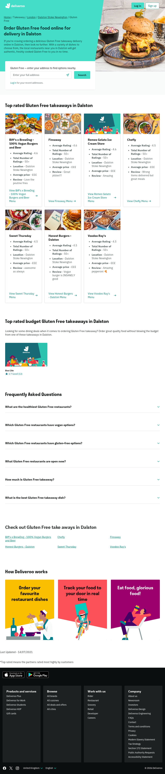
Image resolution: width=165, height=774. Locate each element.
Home (7, 17)
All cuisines (53, 700)
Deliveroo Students (16, 704)
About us (132, 696)
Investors (133, 704)
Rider (90, 696)
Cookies (132, 735)
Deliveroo (15, 5)
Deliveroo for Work (15, 700)
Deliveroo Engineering (139, 713)
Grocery (92, 704)
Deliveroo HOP (13, 709)
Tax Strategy (134, 743)
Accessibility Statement (140, 756)
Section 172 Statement (139, 748)
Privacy (132, 730)
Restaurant (93, 700)
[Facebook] (4, 768)
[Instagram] (17, 768)
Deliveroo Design (137, 709)
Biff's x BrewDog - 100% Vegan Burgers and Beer (28, 538)
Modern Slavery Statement (141, 739)
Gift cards (11, 713)
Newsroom (133, 700)
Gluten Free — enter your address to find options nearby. (43, 68)
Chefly (61, 537)
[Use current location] (67, 75)
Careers (92, 717)
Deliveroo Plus (13, 696)
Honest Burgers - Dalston (19, 546)
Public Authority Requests (141, 752)
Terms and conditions (139, 726)
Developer (93, 713)
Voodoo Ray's (118, 546)
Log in (13, 82)
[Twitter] (11, 768)
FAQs (131, 717)
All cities (51, 709)
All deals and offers (57, 704)
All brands (52, 696)
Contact (132, 722)
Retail (91, 709)
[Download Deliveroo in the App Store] (13, 675)
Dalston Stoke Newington (52, 17)
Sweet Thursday (67, 546)
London (31, 17)
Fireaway (115, 537)
